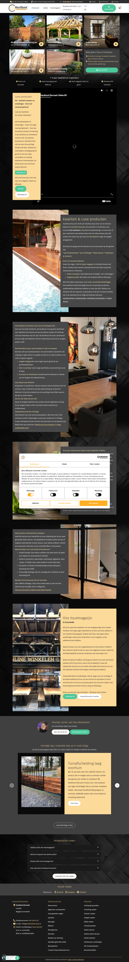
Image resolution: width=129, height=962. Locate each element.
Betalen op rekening (55, 938)
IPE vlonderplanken (91, 946)
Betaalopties (52, 946)
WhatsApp (20, 172)
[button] (117, 785)
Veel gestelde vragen (55, 914)
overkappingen (80, 298)
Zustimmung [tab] (34, 464)
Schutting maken (90, 910)
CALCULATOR (108, 9)
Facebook (59, 892)
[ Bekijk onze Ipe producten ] (45, 425)
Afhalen (51, 926)
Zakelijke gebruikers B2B (57, 942)
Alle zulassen (93, 503)
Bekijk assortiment (55, 45)
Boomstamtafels (90, 950)
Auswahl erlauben (64, 503)
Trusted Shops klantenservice (59, 950)
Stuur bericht (37, 927)
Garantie (51, 918)
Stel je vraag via (10, 957)
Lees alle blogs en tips (64, 825)
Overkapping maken (91, 906)
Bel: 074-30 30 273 (60, 732)
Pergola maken (89, 918)
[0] (119, 8)
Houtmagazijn (55, 8)
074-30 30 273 (34, 920)
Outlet (45, 8)
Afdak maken (89, 922)
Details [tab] (64, 464)
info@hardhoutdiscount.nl (31, 924)
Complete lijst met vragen (64, 876)
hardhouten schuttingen (96, 298)
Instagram (71, 892)
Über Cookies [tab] (95, 464)
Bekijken (21, 189)
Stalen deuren (89, 930)
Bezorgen (51, 922)
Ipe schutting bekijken (19, 45)
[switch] (53, 494)
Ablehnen (35, 503)
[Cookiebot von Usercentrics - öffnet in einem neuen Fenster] (99, 457)
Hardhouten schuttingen (93, 942)
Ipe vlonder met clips (19, 71)
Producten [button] (36, 8)
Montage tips (52, 930)
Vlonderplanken (90, 926)
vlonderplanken (68, 298)
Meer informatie (92, 45)
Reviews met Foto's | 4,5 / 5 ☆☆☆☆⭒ (72, 8)
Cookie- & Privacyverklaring (76, 959)
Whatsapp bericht (80, 732)
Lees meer (74, 803)
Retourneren (52, 906)
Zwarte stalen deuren (92, 934)
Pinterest (82, 892)
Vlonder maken (89, 914)
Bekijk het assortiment (56, 71)
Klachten (51, 934)
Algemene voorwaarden (56, 910)
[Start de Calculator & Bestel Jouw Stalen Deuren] (33, 590)
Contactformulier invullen (89, 696)
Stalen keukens (89, 938)
